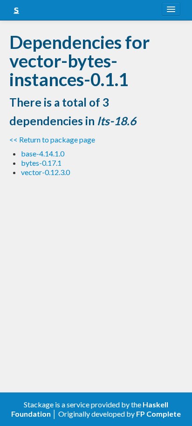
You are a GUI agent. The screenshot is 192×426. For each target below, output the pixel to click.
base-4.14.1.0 (42, 153)
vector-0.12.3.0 (45, 172)
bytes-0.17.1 (41, 162)
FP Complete (158, 413)
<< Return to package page (52, 139)
